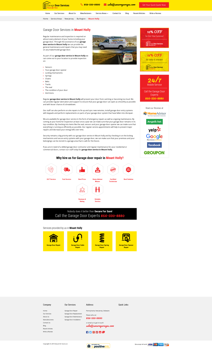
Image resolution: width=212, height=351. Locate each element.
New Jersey (69, 18)
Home (47, 13)
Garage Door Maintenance (73, 317)
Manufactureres (48, 320)
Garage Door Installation (73, 320)
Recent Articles (139, 13)
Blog (127, 13)
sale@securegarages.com (121, 4)
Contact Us (117, 13)
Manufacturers (85, 13)
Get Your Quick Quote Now (154, 5)
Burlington (81, 18)
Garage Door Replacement (73, 314)
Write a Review (155, 13)
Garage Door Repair (71, 311)
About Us (72, 13)
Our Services (59, 13)
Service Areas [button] (101, 13)
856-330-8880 (92, 4)
